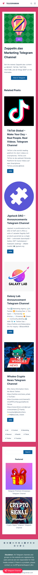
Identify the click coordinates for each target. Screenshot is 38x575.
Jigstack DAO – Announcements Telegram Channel (18, 219)
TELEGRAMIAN (12, 3)
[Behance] (4, 543)
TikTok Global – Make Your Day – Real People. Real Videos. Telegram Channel (17, 138)
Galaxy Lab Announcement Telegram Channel (18, 300)
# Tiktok (26, 434)
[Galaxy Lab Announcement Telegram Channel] (19, 276)
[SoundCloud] (22, 543)
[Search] (31, 3)
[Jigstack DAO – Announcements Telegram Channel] (19, 196)
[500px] (23, 546)
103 (19, 39)
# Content (14, 430)
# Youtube (17, 438)
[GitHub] (16, 543)
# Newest (8, 434)
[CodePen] (33, 543)
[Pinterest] (19, 543)
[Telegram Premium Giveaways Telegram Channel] (19, 476)
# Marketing (25, 430)
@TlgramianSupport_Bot (24, 565)
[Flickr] (13, 543)
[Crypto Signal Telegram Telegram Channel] (19, 510)
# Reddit (17, 434)
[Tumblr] (25, 543)
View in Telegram (19, 78)
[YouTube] (10, 543)
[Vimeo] (28, 543)
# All (6, 430)
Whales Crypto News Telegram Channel (16, 380)
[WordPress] (30, 543)
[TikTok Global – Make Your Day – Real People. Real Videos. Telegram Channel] (19, 111)
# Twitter (8, 438)
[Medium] (7, 543)
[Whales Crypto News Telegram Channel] (19, 357)
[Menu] (35, 3)
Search (27, 452)
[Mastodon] (20, 546)
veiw (11, 171)
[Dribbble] (14, 546)
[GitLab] (17, 546)
